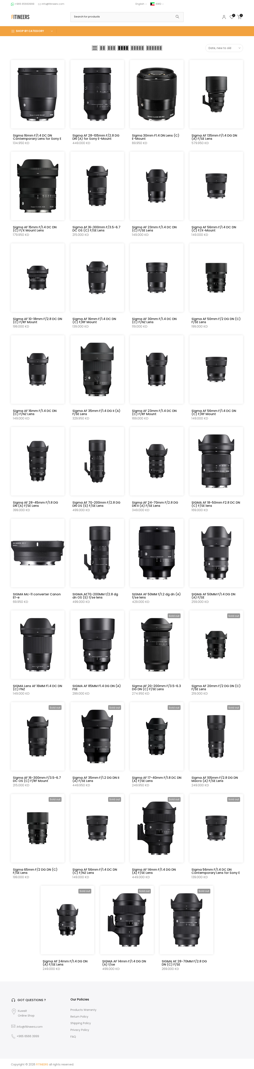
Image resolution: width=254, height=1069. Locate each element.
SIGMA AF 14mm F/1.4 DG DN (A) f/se (124, 963)
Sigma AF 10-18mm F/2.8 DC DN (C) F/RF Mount (37, 320)
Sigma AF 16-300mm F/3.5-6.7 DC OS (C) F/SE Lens (96, 229)
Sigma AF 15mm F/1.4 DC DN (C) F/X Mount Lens (35, 229)
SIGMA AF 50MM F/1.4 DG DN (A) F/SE (213, 596)
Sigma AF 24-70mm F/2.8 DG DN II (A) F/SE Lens (155, 504)
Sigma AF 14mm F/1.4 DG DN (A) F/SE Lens (154, 871)
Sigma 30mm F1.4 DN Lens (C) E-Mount (155, 137)
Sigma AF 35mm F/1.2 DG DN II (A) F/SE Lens (95, 779)
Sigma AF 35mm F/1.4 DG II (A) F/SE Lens (96, 412)
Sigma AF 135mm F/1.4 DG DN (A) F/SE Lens (214, 137)
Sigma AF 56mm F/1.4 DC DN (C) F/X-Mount (213, 229)
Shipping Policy (80, 1023)
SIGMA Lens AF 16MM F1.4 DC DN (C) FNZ (37, 687)
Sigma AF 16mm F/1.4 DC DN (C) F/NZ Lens (35, 412)
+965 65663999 (25, 4)
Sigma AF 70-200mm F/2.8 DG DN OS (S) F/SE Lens (96, 504)
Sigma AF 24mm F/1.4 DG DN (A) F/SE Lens (65, 963)
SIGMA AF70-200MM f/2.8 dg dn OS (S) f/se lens (95, 596)
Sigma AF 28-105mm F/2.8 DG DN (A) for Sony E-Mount (95, 137)
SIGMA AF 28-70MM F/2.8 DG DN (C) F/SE (184, 963)
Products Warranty (83, 1010)
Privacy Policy (79, 1030)
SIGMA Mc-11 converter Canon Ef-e (37, 596)
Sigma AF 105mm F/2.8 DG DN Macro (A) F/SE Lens (214, 779)
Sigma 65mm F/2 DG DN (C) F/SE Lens (35, 871)
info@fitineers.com (53, 4)
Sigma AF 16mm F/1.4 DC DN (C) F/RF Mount (94, 320)
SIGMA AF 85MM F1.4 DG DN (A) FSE (96, 687)
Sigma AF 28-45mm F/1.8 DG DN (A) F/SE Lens (35, 504)
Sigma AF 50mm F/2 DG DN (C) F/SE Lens (216, 320)
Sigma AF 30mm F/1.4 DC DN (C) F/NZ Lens (154, 320)
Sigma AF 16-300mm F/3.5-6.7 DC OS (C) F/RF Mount (37, 779)
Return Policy (79, 1017)
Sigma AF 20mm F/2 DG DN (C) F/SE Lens (216, 687)
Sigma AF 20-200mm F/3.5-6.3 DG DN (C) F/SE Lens (156, 687)
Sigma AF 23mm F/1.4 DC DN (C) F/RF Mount (154, 412)
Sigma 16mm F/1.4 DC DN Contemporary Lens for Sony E (37, 137)
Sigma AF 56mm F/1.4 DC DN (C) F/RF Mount (213, 412)
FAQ (73, 1037)
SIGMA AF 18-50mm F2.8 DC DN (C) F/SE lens (215, 504)
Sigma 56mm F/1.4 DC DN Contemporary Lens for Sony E (215, 871)
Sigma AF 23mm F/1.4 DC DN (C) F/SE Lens (154, 229)
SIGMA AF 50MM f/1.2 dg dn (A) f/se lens (156, 596)
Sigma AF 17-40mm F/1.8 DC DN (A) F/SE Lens (156, 779)
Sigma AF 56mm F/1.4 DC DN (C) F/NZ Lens (94, 871)
